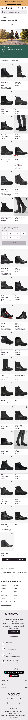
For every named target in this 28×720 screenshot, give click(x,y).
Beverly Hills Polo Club (7, 601)
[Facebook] (16, 698)
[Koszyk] (25, 8)
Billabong (3, 588)
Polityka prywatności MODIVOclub (9, 715)
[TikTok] (21, 698)
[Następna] (26, 3)
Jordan (3, 591)
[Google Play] (9, 672)
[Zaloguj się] (19, 8)
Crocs (15, 598)
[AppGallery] (14, 675)
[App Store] (19, 672)
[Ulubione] (22, 8)
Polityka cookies (21, 715)
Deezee (16, 585)
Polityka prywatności (13, 713)
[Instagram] (7, 698)
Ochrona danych (14, 717)
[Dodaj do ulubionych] (12, 64)
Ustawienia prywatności (16, 711)
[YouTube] (11, 698)
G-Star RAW (4, 595)
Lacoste (3, 598)
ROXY (15, 591)
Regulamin (7, 711)
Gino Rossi (3, 585)
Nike (15, 595)
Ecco (15, 601)
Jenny (15, 588)
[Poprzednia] (2, 3)
